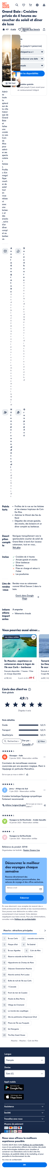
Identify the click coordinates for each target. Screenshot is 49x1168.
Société (7, 1113)
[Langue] (37, 5)
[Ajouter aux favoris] (33, 637)
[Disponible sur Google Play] (14, 1087)
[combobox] (28, 744)
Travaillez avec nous (13, 1119)
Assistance (9, 1106)
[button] (9, 29)
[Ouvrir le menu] (44, 757)
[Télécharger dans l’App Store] (14, 1097)
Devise (7, 1067)
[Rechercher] (17, 5)
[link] (19, 658)
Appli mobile (10, 1082)
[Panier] (30, 5)
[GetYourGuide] (5, 5)
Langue (7, 1054)
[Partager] (44, 29)
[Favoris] (24, 5)
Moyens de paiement (13, 1124)
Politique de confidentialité (25, 919)
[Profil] (44, 5)
